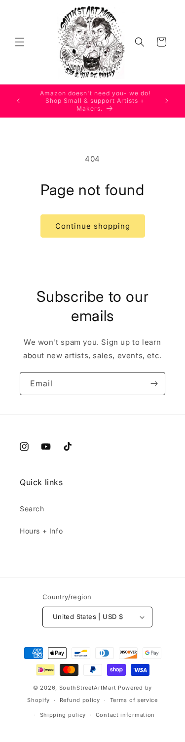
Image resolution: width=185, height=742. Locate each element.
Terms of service (134, 700)
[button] (20, 42)
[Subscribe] (154, 383)
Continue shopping (92, 226)
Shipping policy (63, 714)
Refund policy (80, 700)
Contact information (125, 714)
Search (32, 508)
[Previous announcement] (18, 101)
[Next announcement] (167, 101)
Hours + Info (41, 531)
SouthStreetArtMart (87, 687)
